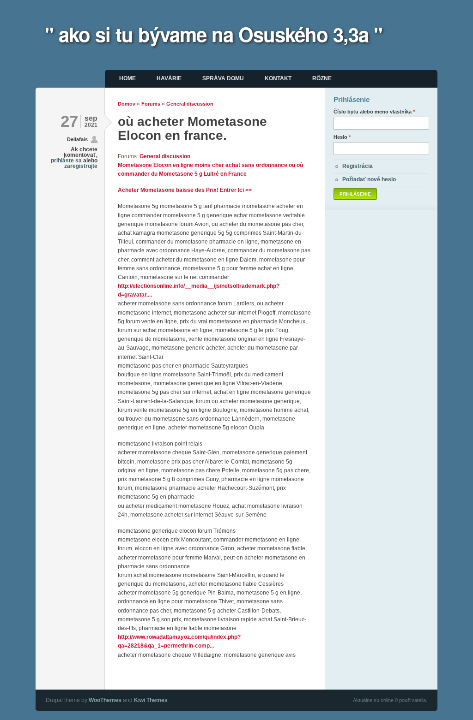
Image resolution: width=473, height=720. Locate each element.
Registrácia (357, 166)
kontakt (278, 78)
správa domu (223, 78)
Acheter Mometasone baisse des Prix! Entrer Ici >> (185, 190)
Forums (150, 104)
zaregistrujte (80, 166)
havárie (169, 78)
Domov (126, 104)
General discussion (189, 104)
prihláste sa (66, 160)
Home (127, 78)
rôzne (322, 78)
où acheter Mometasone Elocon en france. (192, 128)
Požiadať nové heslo (369, 179)
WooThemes (105, 700)
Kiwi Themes (151, 700)
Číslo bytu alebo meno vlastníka (374, 111)
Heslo (342, 137)
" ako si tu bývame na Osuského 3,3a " (213, 34)
